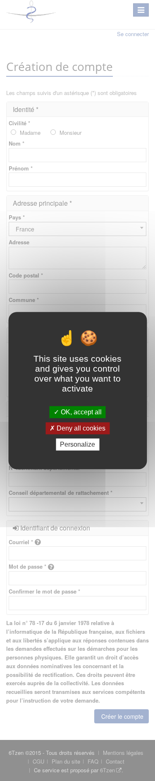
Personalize (77, 444)
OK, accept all (80, 412)
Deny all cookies (80, 428)
